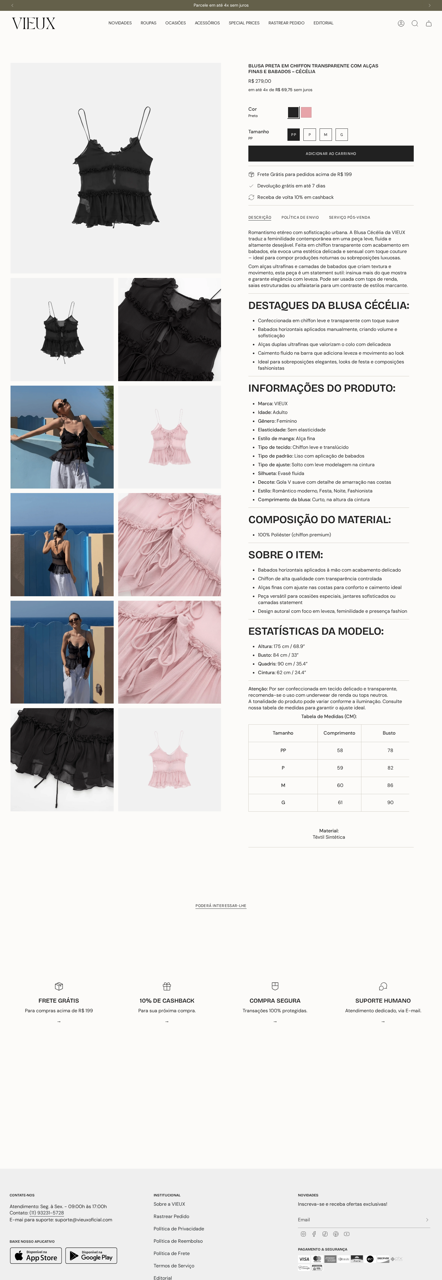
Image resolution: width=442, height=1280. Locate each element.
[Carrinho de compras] (429, 23)
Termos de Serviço (174, 1266)
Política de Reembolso (178, 1241)
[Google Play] (91, 1256)
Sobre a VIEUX (169, 1204)
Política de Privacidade (179, 1229)
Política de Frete (172, 1253)
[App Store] (37, 1256)
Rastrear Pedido (171, 1216)
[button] (120, 23)
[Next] (429, 5)
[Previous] (12, 5)
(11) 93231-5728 (46, 1213)
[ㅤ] (425, 1220)
